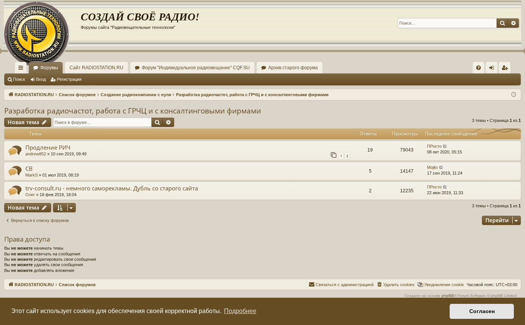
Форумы (49, 67)
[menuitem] (478, 67)
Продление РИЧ (47, 147)
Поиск (19, 79)
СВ (29, 168)
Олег (30, 194)
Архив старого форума (293, 67)
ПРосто (434, 146)
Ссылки (22, 69)
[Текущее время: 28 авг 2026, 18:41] (513, 94)
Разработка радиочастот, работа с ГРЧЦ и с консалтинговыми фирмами (132, 111)
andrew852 (35, 154)
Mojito (432, 167)
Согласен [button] (482, 311)
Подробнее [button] (240, 311)
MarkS (31, 175)
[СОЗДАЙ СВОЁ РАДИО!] (42, 23)
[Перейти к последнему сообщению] (445, 146)
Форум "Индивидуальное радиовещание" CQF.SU (196, 67)
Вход (41, 79)
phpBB (448, 295)
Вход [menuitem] (493, 69)
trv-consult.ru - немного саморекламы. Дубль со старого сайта (111, 188)
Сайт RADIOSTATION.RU (96, 67)
